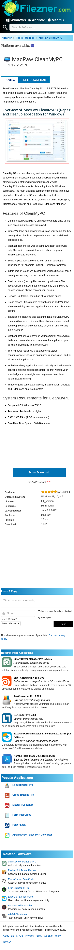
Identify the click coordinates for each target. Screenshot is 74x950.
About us (8, 935)
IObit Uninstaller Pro (19, 888)
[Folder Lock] (7, 825)
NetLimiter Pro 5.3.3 (25, 715)
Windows (18, 20)
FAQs (19, 935)
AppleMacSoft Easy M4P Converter (32, 834)
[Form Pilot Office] (7, 815)
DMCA (7, 941)
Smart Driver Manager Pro (22, 861)
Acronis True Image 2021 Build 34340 (34, 756)
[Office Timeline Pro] (7, 795)
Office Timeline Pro (23, 794)
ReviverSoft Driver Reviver (22, 870)
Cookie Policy (52, 935)
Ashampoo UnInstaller (20, 905)
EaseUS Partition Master (21, 896)
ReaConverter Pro (22, 784)
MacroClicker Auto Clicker (22, 879)
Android (38, 20)
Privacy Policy (33, 935)
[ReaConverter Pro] (7, 785)
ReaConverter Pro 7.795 (27, 696)
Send (63, 624)
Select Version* (9, 619)
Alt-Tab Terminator (18, 914)
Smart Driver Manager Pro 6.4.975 (33, 659)
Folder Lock (19, 824)
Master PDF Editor (22, 804)
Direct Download (39, 472)
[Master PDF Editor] (7, 805)
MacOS (58, 20)
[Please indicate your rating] (42, 492)
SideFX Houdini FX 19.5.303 (29, 677)
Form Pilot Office (21, 814)
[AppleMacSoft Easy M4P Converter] (7, 835)
